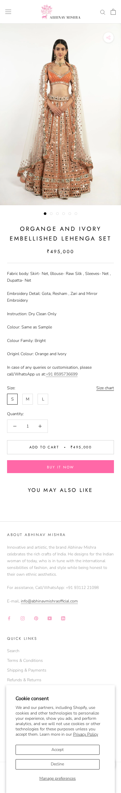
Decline (57, 764)
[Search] (102, 11)
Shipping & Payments (26, 670)
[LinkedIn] (63, 618)
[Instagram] (23, 618)
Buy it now (60, 467)
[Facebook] (9, 618)
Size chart (105, 388)
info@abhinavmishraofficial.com (49, 601)
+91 (50, 374)
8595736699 (66, 374)
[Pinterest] (36, 618)
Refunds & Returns (24, 680)
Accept (57, 749)
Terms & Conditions (25, 660)
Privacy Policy (85, 734)
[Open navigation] (8, 12)
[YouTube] (50, 618)
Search (13, 651)
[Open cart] (113, 12)
